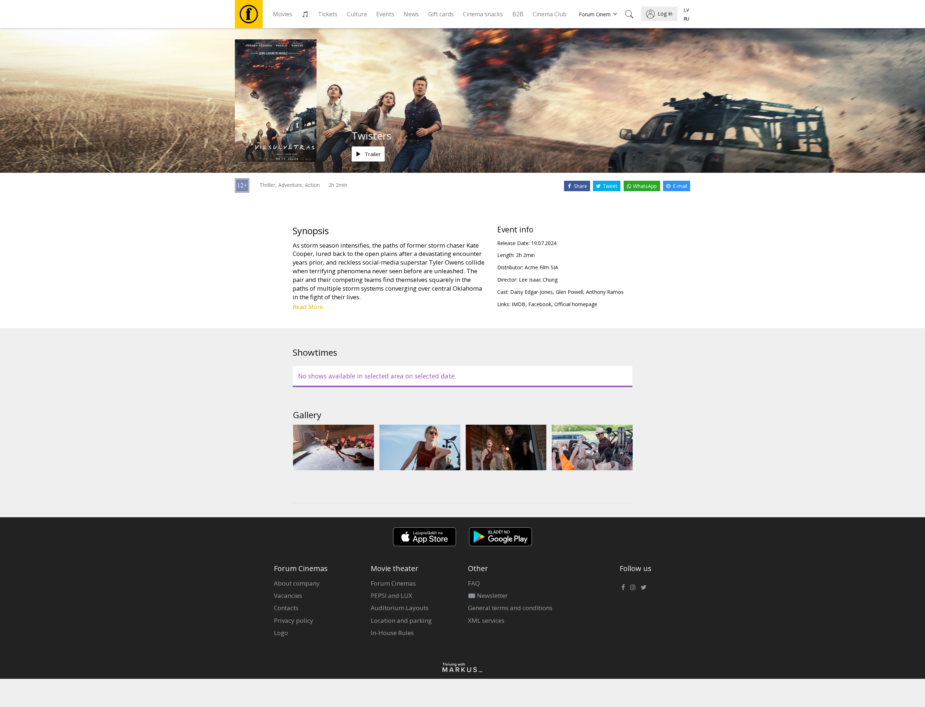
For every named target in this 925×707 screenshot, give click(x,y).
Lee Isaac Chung (538, 279)
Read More (308, 307)
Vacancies (288, 595)
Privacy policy (293, 620)
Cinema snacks (483, 14)
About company (297, 583)
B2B (518, 14)
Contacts (286, 608)
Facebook (539, 304)
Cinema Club (550, 14)
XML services (486, 620)
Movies (282, 14)
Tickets (327, 14)
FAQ (474, 583)
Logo (281, 633)
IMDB (518, 304)
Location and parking (401, 620)
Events (385, 14)
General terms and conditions (510, 608)
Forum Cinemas (393, 583)
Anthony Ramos (605, 291)
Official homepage (575, 304)
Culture (357, 14)
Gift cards (441, 14)
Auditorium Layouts (400, 608)
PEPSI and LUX (391, 595)
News (411, 14)
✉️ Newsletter (488, 595)
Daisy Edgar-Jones (531, 291)
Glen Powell (569, 291)
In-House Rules (392, 633)
